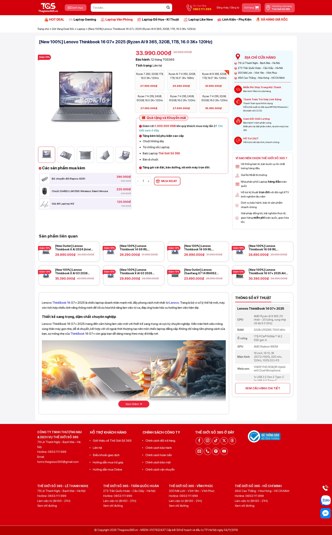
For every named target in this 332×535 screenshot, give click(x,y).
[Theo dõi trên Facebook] (199, 441)
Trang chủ (43, 28)
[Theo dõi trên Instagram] (207, 441)
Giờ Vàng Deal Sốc (63, 28)
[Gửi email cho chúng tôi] (199, 451)
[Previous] (45, 97)
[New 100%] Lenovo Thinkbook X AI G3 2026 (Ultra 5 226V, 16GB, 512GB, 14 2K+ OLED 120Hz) (138, 271)
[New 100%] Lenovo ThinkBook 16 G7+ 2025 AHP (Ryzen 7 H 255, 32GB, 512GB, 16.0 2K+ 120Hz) (268, 271)
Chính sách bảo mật (158, 462)
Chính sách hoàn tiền (158, 455)
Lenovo (174, 302)
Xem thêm (132, 404)
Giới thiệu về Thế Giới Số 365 (112, 440)
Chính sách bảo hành (158, 448)
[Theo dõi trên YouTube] (224, 451)
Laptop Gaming (85, 19)
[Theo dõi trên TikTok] (216, 441)
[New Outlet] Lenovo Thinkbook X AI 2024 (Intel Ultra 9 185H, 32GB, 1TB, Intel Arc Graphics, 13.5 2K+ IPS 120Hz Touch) (74, 247)
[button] (75, 7)
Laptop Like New (200, 19)
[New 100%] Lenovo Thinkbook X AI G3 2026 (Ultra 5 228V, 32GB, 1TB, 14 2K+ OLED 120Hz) (73, 271)
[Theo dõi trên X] (224, 441)
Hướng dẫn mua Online (107, 469)
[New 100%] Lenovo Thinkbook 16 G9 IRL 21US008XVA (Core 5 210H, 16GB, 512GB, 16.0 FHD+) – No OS (202, 247)
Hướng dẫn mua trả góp (108, 462)
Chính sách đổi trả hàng (160, 440)
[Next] (125, 97)
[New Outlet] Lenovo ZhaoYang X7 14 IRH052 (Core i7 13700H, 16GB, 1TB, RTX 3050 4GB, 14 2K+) (203, 271)
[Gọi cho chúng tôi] (207, 451)
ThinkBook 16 (61, 302)
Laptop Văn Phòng (119, 19)
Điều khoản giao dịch (106, 455)
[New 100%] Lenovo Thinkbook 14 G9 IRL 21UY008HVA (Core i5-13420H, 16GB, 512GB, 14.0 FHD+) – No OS (138, 247)
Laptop (81, 28)
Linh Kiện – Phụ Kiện (236, 19)
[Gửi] (168, 7)
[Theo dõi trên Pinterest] (216, 451)
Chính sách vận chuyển (160, 469)
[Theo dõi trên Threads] (232, 441)
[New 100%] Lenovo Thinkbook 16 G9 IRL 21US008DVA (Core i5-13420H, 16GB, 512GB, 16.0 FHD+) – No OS (267, 247)
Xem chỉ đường (47, 505)
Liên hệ (97, 448)
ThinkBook (77, 333)
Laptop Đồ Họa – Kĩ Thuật (160, 19)
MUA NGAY (169, 181)
